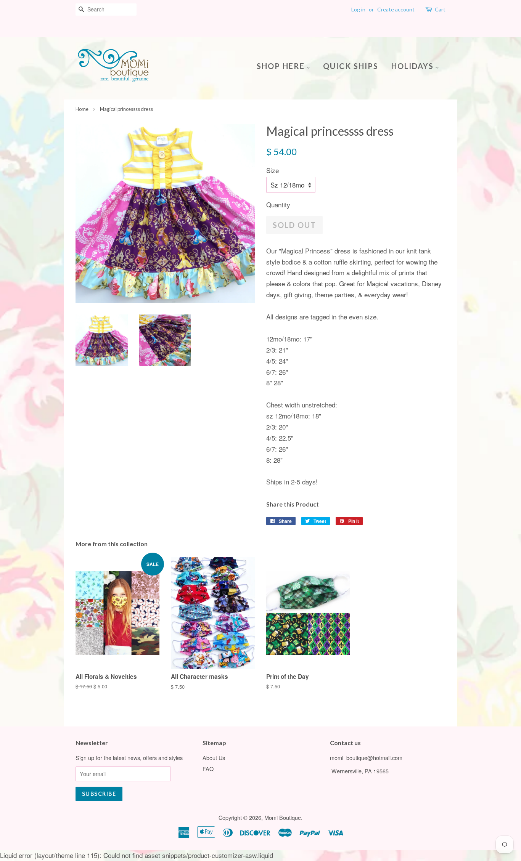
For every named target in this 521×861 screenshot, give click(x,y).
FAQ (208, 769)
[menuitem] (286, 65)
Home (82, 109)
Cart (440, 9)
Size (272, 170)
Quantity (278, 204)
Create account (396, 9)
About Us (214, 758)
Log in (358, 9)
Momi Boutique (282, 817)
